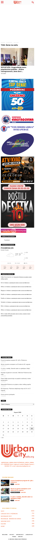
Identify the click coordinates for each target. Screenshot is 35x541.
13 (18, 425)
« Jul (2, 437)
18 (8, 428)
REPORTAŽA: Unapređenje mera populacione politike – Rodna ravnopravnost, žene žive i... (13, 69)
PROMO (14, 536)
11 (8, 425)
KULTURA (3, 523)
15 (27, 425)
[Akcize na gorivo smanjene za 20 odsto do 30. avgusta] (5, 491)
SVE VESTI (11, 534)
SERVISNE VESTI (5, 521)
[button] (32, 2)
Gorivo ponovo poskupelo (8, 394)
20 (18, 428)
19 (13, 428)
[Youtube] (22, 469)
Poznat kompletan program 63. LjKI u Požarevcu (14, 360)
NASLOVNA (4, 534)
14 (22, 425)
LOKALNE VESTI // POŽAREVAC (9, 513)
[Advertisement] (17, 22)
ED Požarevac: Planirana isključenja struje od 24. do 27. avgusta (16, 389)
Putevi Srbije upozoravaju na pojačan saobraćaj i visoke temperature (16, 379)
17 (3, 428)
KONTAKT (20, 536)
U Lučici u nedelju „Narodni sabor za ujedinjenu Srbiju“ (15, 368)
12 (13, 425)
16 (32, 425)
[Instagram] (16, 469)
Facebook (7, 240)
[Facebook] (12, 469)
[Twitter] (19, 469)
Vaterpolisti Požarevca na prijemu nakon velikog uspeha (16, 384)
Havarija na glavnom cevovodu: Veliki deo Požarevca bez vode (16, 373)
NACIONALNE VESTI (15, 492)
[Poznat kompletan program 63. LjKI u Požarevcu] (5, 483)
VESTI (12, 484)
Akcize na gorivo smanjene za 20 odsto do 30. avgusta (15, 364)
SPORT (3, 526)
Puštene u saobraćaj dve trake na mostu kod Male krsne (17, 282)
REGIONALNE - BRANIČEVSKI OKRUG (11, 518)
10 (3, 425)
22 (27, 428)
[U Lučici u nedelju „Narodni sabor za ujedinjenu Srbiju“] (5, 499)
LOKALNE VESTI (29, 534)
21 (22, 428)
